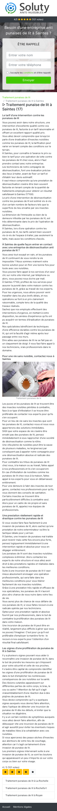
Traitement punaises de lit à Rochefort (26, 788)
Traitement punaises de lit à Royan (24, 795)
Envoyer (28, 80)
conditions (28, 72)
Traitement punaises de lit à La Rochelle (26, 780)
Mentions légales (22, 806)
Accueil (6, 806)
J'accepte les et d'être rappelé (30, 72)
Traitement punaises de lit (16, 97)
